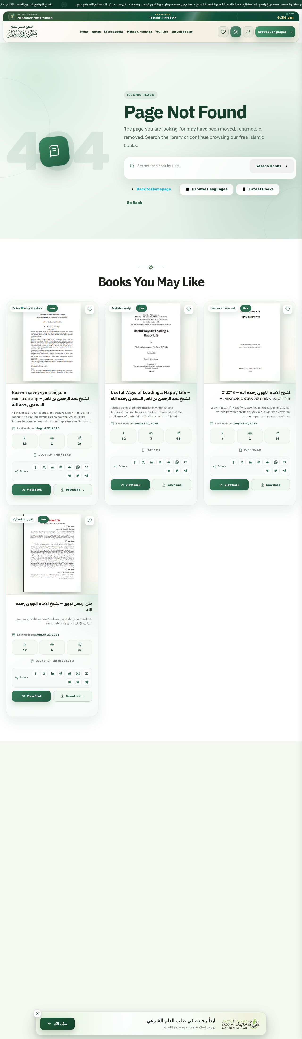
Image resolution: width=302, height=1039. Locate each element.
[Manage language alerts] (248, 31)
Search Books (268, 166)
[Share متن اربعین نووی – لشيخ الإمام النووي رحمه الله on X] (44, 673)
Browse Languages (210, 189)
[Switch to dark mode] (235, 31)
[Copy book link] (69, 475)
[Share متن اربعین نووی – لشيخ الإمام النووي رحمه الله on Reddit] (69, 673)
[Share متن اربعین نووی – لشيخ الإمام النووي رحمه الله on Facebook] (35, 673)
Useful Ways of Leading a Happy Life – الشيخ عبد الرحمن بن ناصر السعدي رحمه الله (150, 395)
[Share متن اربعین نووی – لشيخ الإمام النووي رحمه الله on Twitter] (78, 682)
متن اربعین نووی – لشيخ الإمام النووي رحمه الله (54, 606)
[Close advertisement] (37, 1013)
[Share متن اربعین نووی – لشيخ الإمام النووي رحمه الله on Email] (86, 673)
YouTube (161, 31)
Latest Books (113, 31)
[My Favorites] (223, 31)
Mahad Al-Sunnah (139, 31)
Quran (96, 31)
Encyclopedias (182, 31)
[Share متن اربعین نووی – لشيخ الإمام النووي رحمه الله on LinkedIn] (52, 673)
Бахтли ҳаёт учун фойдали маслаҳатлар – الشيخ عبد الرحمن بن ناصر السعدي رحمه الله (50, 398)
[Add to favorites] (89, 309)
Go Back (134, 203)
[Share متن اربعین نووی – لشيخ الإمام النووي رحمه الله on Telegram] (86, 682)
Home (84, 31)
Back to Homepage (154, 189)
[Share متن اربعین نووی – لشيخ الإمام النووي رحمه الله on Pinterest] (61, 673)
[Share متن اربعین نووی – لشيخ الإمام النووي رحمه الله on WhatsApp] (78, 673)
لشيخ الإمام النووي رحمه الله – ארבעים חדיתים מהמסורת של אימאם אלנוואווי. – (255, 395)
